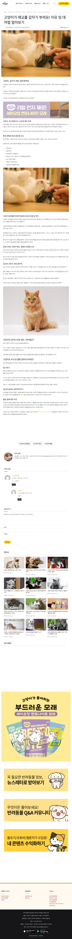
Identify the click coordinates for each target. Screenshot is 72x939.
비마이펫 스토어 (53, 898)
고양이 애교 (37, 444)
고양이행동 (49, 444)
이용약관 (41, 935)
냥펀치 (2, 900)
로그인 (54, 3)
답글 (14, 484)
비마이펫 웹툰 (4, 898)
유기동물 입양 (52, 901)
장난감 (22, 395)
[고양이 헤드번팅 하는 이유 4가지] (14, 562)
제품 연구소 (37, 3)
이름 (5, 527)
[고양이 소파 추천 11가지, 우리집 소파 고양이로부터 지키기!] (14, 604)
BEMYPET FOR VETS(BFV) (56, 903)
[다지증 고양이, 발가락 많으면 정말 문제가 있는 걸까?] (58, 562)
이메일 (6, 534)
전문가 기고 (46, 3)
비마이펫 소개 (28, 896)
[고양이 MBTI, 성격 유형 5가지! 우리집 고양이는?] (36, 604)
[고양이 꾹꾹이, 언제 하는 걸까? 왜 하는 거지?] (36, 562)
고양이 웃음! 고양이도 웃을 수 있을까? (58, 591)
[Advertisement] (36, 427)
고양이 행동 (17, 12)
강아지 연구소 (19, 3)
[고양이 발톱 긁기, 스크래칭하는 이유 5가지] (14, 583)
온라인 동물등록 (53, 900)
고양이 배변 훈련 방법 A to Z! (33, 632)
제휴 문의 (27, 898)
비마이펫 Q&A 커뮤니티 (44, 412)
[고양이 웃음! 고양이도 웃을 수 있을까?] (58, 583)
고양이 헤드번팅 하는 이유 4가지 (12, 570)
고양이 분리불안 (25, 444)
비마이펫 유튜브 (5, 896)
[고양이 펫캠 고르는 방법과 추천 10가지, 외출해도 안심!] (58, 625)
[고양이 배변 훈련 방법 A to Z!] (36, 625)
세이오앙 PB (52, 905)
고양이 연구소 (28, 3)
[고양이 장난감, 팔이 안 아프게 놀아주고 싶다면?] (36, 583)
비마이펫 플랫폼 (64, 3)
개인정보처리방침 (33, 935)
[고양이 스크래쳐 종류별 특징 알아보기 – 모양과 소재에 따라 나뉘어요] (14, 625)
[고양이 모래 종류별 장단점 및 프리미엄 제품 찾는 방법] (58, 604)
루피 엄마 (17, 453)
